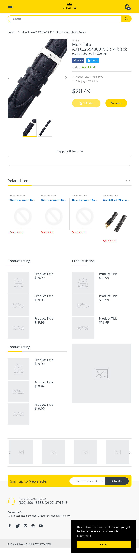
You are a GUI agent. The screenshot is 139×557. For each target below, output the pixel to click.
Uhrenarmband (17, 195)
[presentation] (126, 181)
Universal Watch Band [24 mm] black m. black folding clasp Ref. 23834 (54, 200)
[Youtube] (41, 525)
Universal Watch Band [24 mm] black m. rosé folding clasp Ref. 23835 (23, 200)
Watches (93, 81)
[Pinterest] (33, 525)
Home (11, 32)
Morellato (76, 40)
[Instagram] (25, 525)
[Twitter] (17, 525)
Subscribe (117, 481)
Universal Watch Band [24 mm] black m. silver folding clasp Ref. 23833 (85, 200)
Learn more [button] (84, 535)
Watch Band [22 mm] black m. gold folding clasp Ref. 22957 (116, 200)
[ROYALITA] (69, 6)
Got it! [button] (103, 544)
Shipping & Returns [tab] (69, 151)
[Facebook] (9, 525)
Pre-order (116, 103)
